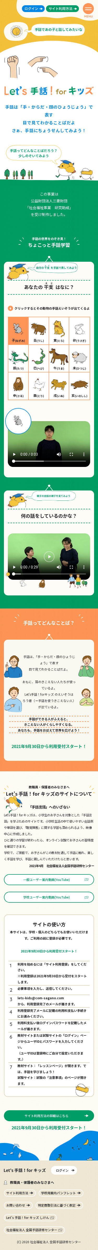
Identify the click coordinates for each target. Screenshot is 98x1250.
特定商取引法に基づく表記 (57, 1205)
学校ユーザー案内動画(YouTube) (46, 897)
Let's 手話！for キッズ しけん (27, 1217)
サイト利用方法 (60, 8)
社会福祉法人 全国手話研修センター (31, 1229)
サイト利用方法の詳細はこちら (46, 1115)
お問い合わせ (15, 1205)
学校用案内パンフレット (58, 1193)
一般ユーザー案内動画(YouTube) (46, 879)
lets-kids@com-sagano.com (41, 998)
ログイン (31, 8)
